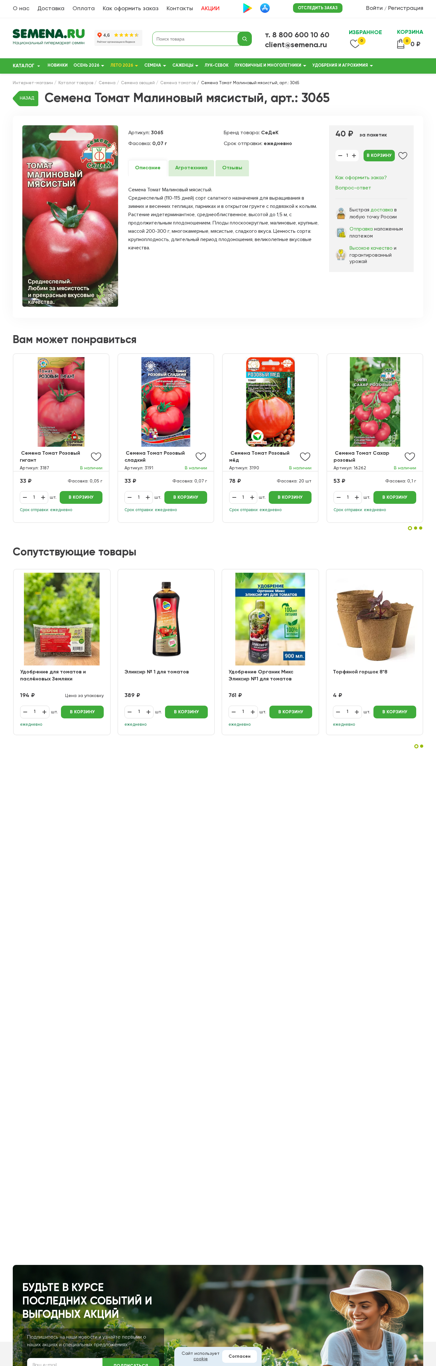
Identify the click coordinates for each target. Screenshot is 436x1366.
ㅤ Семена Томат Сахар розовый (361, 457)
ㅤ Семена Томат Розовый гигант (50, 457)
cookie (200, 1359)
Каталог (23, 65)
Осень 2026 (86, 65)
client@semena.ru (296, 45)
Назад (27, 98)
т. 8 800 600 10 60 (297, 35)
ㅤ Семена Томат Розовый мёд (259, 457)
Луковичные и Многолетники (267, 65)
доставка (382, 210)
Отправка (361, 229)
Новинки (58, 65)
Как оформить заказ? (361, 177)
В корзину (379, 155)
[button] (410, 528)
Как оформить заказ (131, 8)
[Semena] (49, 39)
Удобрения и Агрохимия (340, 65)
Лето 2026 (121, 65)
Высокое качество (371, 248)
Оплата (83, 8)
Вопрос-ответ (353, 188)
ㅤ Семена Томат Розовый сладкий (154, 457)
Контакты (180, 8)
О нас (21, 8)
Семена (152, 65)
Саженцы (182, 65)
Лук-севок (217, 65)
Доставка (50, 8)
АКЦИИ (210, 8)
